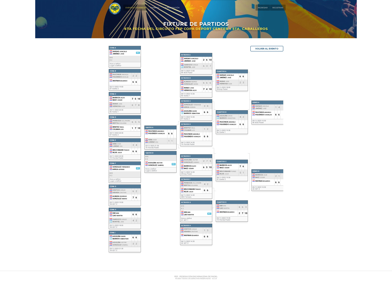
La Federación (171, 7)
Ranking (155, 7)
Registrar (277, 7)
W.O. (138, 53)
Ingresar (263, 7)
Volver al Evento (266, 48)
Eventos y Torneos (136, 7)
